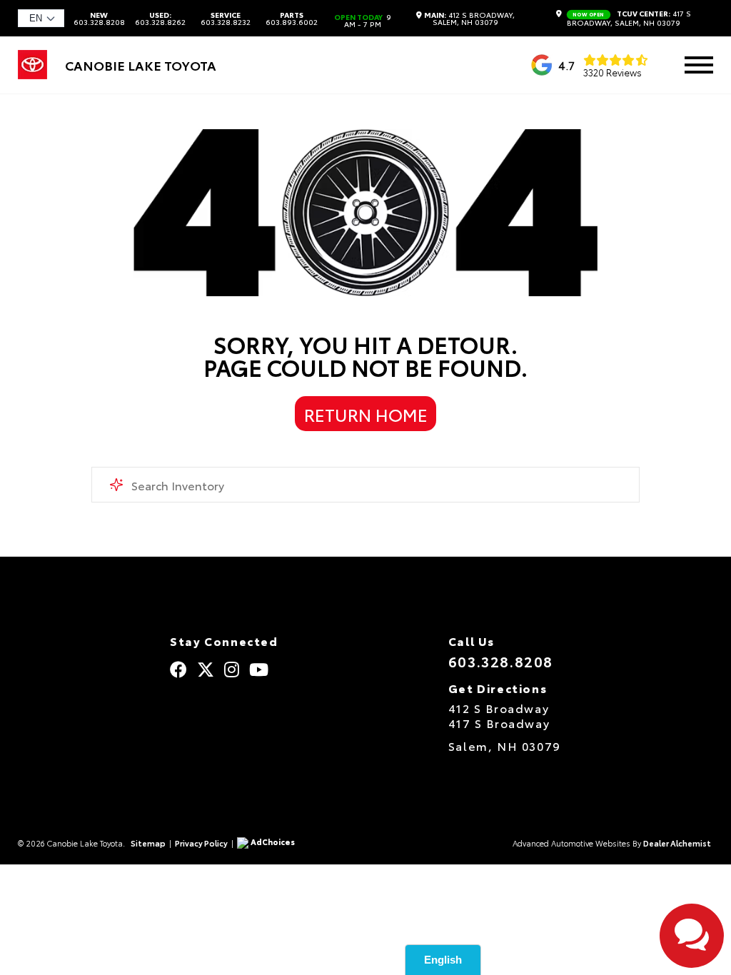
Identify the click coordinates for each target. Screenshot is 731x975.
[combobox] (365, 484)
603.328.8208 (99, 18)
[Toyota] (32, 74)
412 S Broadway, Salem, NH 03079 (469, 18)
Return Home (366, 414)
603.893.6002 (292, 18)
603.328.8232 (226, 18)
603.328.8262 (160, 18)
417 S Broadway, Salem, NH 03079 (629, 18)
